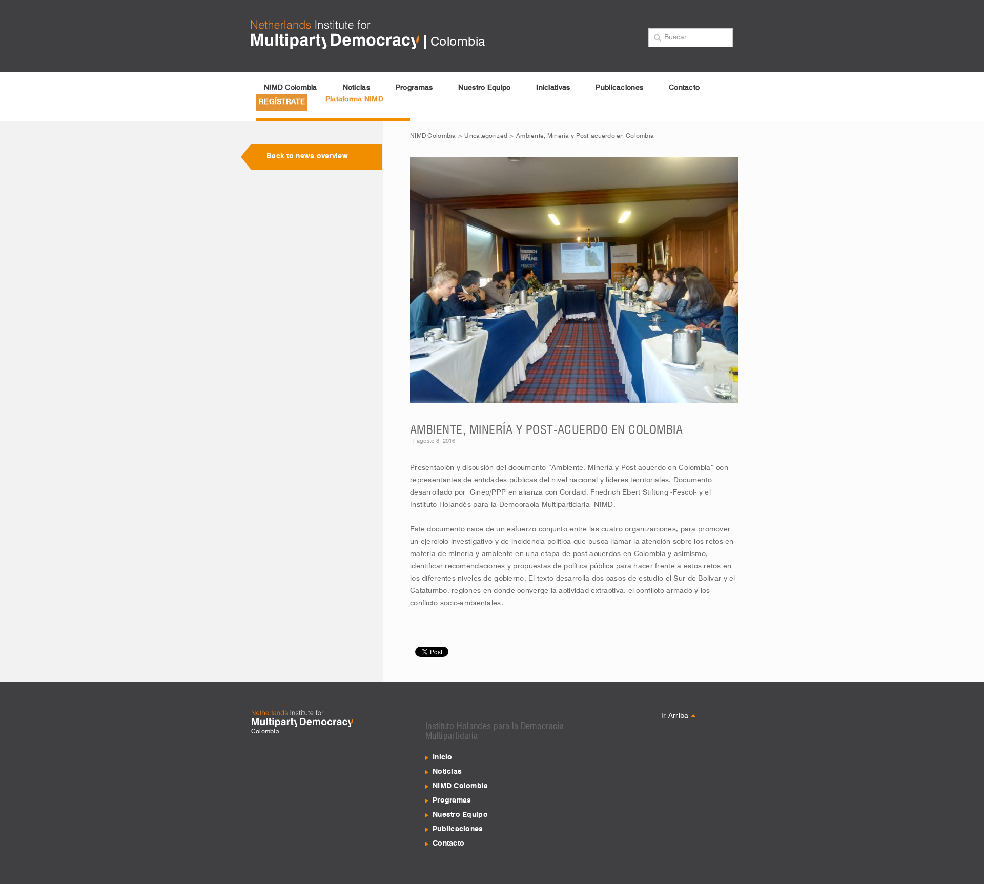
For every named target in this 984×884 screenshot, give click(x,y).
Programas (414, 87)
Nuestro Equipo (484, 87)
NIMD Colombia (290, 87)
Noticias (356, 87)
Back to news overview (307, 156)
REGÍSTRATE (282, 102)
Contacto (684, 87)
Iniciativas (553, 87)
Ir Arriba (676, 715)
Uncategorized (485, 136)
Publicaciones (619, 87)
